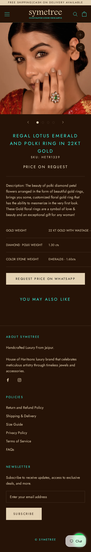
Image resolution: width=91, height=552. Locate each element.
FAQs (10, 449)
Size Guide (14, 424)
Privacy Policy (16, 432)
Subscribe (23, 514)
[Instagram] (19, 380)
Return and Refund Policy (24, 407)
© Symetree (45, 540)
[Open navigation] (7, 14)
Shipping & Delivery (21, 415)
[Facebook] (8, 380)
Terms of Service (18, 441)
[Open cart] (84, 14)
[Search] (75, 14)
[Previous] (28, 122)
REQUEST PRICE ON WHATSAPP (45, 279)
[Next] (63, 122)
